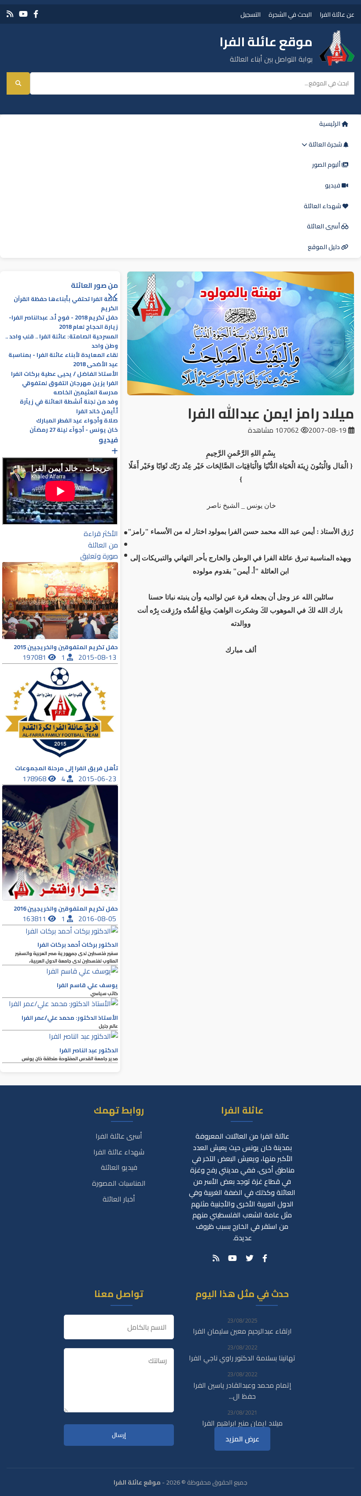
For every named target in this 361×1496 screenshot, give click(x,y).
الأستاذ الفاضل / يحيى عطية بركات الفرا (64, 373)
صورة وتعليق (99, 555)
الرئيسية (330, 123)
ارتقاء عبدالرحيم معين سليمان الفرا (242, 1331)
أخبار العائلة (119, 1199)
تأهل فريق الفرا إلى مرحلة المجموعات (66, 768)
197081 (35, 657)
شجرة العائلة (325, 144)
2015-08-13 (98, 657)
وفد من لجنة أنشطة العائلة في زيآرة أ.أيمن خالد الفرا (69, 406)
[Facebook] (35, 14)
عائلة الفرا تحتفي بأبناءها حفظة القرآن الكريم (66, 304)
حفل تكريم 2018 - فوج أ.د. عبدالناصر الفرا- (63, 317)
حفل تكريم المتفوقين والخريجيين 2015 (66, 647)
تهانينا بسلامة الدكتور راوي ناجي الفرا (242, 1357)
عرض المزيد (242, 1438)
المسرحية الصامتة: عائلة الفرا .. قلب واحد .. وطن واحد (61, 341)
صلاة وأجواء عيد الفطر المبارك (77, 420)
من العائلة (103, 544)
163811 (35, 918)
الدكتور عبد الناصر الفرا (88, 1050)
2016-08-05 (98, 918)
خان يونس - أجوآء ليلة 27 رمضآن (73, 429)
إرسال (119, 1435)
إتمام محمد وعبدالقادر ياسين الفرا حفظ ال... (242, 1390)
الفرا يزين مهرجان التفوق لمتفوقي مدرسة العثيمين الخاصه (70, 388)
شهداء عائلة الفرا (118, 1151)
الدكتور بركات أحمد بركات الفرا (77, 944)
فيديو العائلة (119, 1167)
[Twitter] (250, 1258)
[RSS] (10, 14)
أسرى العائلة (324, 226)
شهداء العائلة (323, 206)
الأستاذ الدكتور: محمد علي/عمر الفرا (70, 1017)
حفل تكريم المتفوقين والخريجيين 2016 (66, 908)
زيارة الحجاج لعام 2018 (88, 326)
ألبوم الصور (327, 164)
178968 (35, 778)
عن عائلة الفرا (337, 14)
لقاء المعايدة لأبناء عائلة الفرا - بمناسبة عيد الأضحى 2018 (63, 359)
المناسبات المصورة (119, 1183)
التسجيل (250, 14)
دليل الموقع (324, 247)
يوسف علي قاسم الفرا (87, 985)
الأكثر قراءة (101, 533)
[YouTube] (23, 14)
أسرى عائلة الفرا (119, 1136)
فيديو (333, 185)
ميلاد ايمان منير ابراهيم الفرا (242, 1423)
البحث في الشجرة (290, 14)
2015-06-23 (98, 778)
